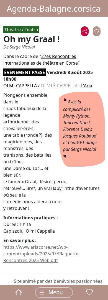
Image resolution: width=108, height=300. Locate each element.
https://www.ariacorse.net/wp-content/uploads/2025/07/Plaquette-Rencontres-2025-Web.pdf (41, 253)
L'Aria (86, 86)
